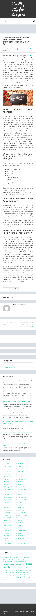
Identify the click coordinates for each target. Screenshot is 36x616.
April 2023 (6, 484)
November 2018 (22, 543)
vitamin (8, 577)
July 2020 (20, 517)
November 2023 (22, 479)
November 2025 (22, 469)
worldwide (5, 579)
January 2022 (21, 494)
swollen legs (5, 575)
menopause (6, 570)
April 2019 (6, 538)
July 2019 (20, 533)
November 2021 (22, 497)
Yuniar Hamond (23, 49)
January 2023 (21, 487)
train (18, 576)
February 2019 (8, 541)
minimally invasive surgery (21, 570)
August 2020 (7, 517)
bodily (24, 557)
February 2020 (8, 525)
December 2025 (8, 469)
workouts (29, 577)
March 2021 (21, 507)
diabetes (22, 561)
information (20, 567)
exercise (12, 564)
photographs (21, 572)
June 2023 (7, 481)
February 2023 (8, 487)
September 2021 (22, 499)
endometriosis (6, 564)
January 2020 (21, 525)
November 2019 (22, 528)
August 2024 (7, 476)
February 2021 (8, 510)
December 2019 (8, 528)
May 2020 (20, 520)
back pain (13, 557)
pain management (11, 572)
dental (23, 559)
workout (24, 577)
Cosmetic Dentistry (14, 559)
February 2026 (8, 466)
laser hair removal (28, 567)
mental (12, 570)
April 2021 (6, 507)
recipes (4, 574)
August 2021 (7, 502)
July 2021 (20, 502)
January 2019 (21, 541)
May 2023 (20, 481)
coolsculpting (5, 559)
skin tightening (24, 574)
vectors (4, 577)
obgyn (4, 572)
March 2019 (21, 538)
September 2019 (22, 530)
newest (30, 570)
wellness (19, 578)
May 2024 (6, 479)
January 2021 (21, 510)
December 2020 (8, 512)
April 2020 (6, 523)
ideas (11, 567)
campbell (29, 557)
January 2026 (21, 466)
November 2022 (22, 489)
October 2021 (7, 499)
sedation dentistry (16, 574)
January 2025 (7, 474)
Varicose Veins (29, 575)
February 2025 (22, 471)
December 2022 (8, 489)
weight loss (13, 577)
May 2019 (20, 535)
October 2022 (7, 492)
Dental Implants (7, 561)
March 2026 (21, 463)
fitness (29, 563)
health (6, 567)
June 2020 (7, 520)
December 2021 (8, 497)
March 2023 (21, 484)
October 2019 (7, 530)
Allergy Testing (6, 557)
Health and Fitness (10, 49)
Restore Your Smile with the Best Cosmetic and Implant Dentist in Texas (26, 324)
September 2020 (22, 515)
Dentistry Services (15, 561)
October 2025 (7, 471)
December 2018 (8, 543)
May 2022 (6, 494)
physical (26, 572)
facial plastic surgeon (20, 564)
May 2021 (20, 505)
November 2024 (22, 474)
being (19, 557)
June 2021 (6, 505)
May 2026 (6, 463)
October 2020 (8, 515)
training (23, 575)
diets (26, 561)
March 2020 (21, 523)
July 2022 (20, 492)
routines (9, 574)
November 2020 (22, 512)
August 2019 (7, 533)
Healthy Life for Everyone (18, 9)
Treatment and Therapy (10, 367)
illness (15, 567)
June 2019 (6, 535)
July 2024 (20, 476)
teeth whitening (13, 575)
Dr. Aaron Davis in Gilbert (11, 288)
